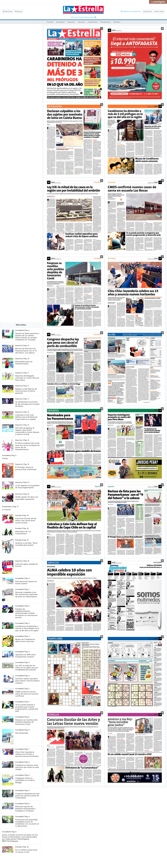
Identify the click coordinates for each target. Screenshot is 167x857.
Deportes (71, 22)
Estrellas (116, 22)
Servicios (81, 22)
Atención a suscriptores (131, 11)
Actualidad (60, 22)
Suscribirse (147, 11)
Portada (50, 22)
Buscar (19, 11)
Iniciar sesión (159, 11)
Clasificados (92, 22)
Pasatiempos (105, 22)
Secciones (8, 11)
